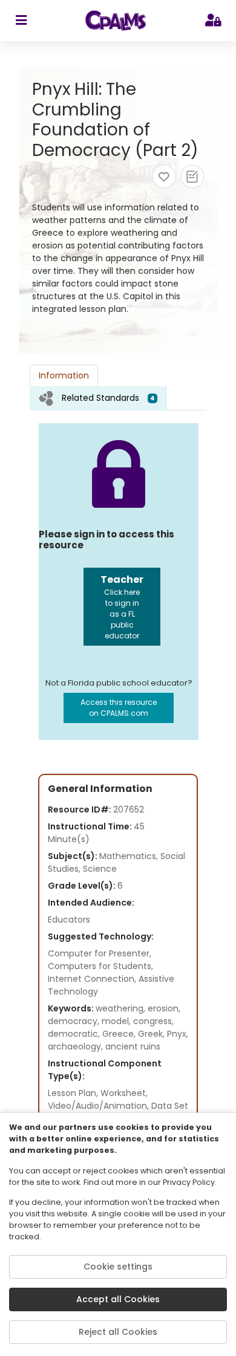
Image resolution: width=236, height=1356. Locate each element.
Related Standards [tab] (108, 398)
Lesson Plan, (74, 1093)
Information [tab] (64, 375)
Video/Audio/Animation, (99, 1106)
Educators (69, 919)
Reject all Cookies (118, 1332)
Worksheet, (124, 1093)
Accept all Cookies (118, 1299)
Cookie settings (118, 1266)
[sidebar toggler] (20, 20)
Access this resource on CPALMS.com (118, 707)
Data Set (169, 1106)
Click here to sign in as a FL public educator (121, 607)
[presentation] (98, 398)
